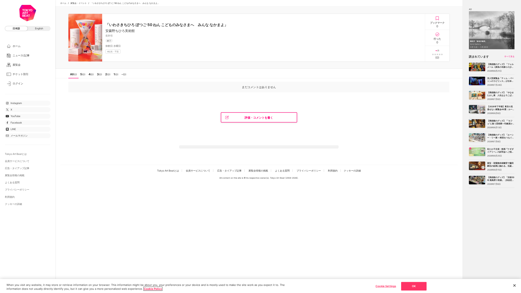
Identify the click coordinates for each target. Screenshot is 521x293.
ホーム (63, 3)
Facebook (16, 122)
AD (470, 9)
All (73, 74)
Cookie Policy (153, 288)
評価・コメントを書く (259, 117)
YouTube (15, 116)
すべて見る (509, 56)
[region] (260, 286)
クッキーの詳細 (13, 204)
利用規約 (10, 196)
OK (414, 286)
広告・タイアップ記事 (17, 168)
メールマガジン (19, 135)
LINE (13, 129)
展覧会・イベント (78, 3)
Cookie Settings (385, 286)
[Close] (514, 285)
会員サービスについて (17, 161)
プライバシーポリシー (17, 189)
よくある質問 (12, 182)
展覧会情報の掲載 (14, 175)
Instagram (16, 103)
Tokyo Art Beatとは (16, 153)
